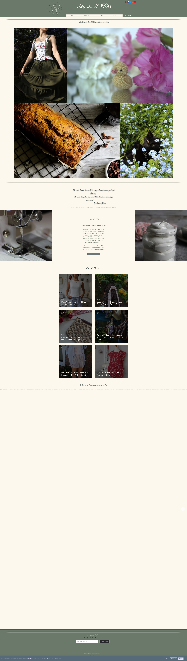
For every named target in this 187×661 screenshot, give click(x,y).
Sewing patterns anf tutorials (92, 207)
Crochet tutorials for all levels (108, 207)
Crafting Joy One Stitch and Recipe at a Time (94, 22)
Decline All (173, 658)
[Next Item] (183, 509)
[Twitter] (130, 2)
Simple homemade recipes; (78, 207)
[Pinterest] (135, 2)
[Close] (185, 659)
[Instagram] (133, 2)
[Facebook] (128, 2)
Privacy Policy (58, 658)
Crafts (62, 299)
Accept (180, 658)
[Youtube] (126, 2)
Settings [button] (167, 658)
